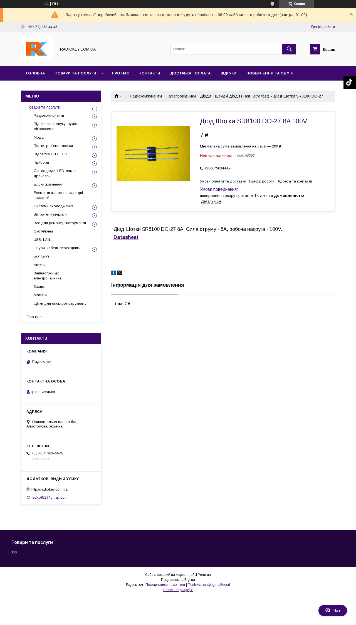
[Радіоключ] (37, 59)
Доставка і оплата (190, 73)
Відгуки (228, 73)
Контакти (149, 73)
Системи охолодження (53, 206)
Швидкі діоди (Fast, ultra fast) (242, 96)
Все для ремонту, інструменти (60, 223)
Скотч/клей (43, 231)
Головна (35, 73)
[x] (119, 273)
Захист (40, 286)
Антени (40, 265)
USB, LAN (42, 240)
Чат (336, 610)
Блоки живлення (48, 184)
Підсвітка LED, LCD (50, 154)
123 (14, 552)
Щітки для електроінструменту (60, 303)
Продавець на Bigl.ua (178, 580)
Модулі (40, 137)
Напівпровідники (181, 96)
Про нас (120, 73)
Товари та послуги (75, 73)
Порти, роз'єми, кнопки (53, 146)
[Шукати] (289, 49)
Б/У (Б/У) (41, 256)
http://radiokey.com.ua (49, 489)
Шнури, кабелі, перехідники (57, 248)
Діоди (205, 96)
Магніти (40, 295)
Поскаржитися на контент (165, 585)
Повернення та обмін (269, 73)
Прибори (41, 162)
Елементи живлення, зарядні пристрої (58, 195)
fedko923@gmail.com (50, 497)
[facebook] (113, 273)
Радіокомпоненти (146, 96)
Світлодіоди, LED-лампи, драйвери (55, 173)
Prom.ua (204, 575)
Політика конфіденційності (209, 585)
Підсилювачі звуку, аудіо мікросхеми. (55, 126)
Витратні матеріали (51, 214)
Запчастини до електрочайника (47, 275)
